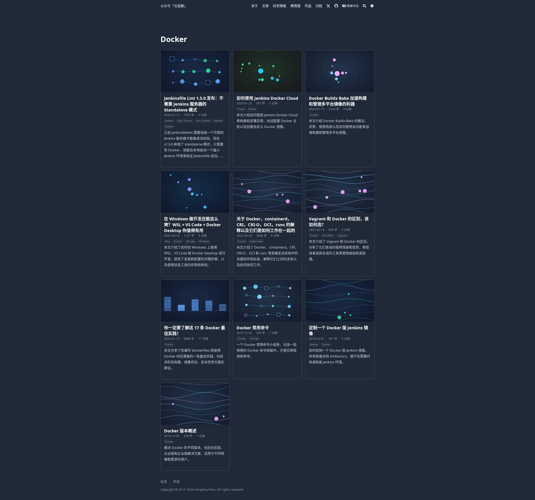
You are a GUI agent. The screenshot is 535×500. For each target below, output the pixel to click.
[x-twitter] (328, 6)
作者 (176, 481)
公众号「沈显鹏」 (173, 6)
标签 (163, 481)
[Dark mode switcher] (372, 6)
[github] (336, 6)
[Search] (364, 6)
